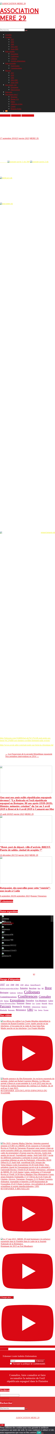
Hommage (20, 1003)
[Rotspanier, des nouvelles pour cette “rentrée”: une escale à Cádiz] (26, 883)
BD (43, 988)
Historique (14, 97)
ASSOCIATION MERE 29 (19, 14)
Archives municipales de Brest (9, 988)
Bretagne (4, 992)
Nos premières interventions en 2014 (22, 756)
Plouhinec (27, 1007)
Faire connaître (10, 51)
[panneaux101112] (9, 944)
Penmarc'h (17, 1006)
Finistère (30, 1000)
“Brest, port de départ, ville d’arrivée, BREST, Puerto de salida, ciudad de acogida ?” (25, 848)
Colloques (14, 59)
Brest (48, 988)
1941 (17, 985)
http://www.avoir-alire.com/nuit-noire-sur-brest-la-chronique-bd (26, 745)
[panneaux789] (7, 939)
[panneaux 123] (6, 929)
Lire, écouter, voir (11, 85)
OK (2, 1425)
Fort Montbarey (41, 1001)
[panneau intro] (5, 918)
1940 (12, 44)
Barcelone (32, 988)
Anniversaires (15, 66)
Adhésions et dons (16, 104)
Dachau (6, 1001)
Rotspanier (11, 1010)
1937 (12, 39)
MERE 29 (34, 138)
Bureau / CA (15, 99)
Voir (35, 1010)
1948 (21, 985)
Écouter (46, 1010)
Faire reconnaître (10, 63)
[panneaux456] (7, 933)
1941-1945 (14, 47)
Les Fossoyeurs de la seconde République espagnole (28, 754)
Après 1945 (14, 49)
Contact (13, 106)
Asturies (24, 988)
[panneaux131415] (9, 949)
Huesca (28, 1003)
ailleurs (27, 985)
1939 (12, 42)
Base (39, 988)
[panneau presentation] (7, 923)
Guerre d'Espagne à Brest (7, 1003)
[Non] (42, 1433)
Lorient (38, 1003)
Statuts (13, 102)
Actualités (8, 35)
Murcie (50, 1003)
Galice (50, 1001)
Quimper (44, 1007)
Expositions (14, 54)
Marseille (44, 1003)
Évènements (14, 87)
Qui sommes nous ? (11, 94)
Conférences (15, 56)
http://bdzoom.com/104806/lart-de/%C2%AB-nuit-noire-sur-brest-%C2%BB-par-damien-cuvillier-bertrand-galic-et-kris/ (25, 739)
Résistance (21, 1010)
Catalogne (13, 992)
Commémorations (16, 68)
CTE (1, 1001)
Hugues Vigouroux (38, 896)
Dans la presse (15, 90)
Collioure (20, 992)
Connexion (4, 1398)
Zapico (40, 1010)
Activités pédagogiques (18, 61)
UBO (30, 1009)
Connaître (8, 37)
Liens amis (8, 92)
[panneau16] (6, 955)
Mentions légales (16, 109)
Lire (33, 1003)
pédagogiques (36, 1007)
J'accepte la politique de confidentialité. (29, 1364)
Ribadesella (3, 1010)
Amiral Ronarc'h (35, 985)
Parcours (8, 71)
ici (34, 974)
